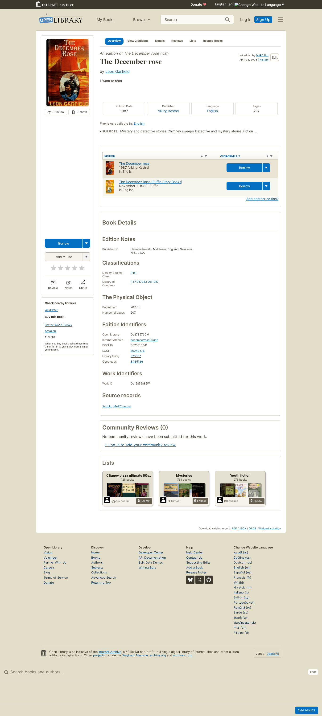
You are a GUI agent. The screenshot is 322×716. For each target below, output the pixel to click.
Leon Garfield (117, 71)
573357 (136, 356)
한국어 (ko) (242, 597)
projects (99, 655)
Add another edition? (262, 199)
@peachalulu (120, 501)
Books (95, 557)
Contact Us (194, 557)
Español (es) (243, 572)
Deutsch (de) (243, 562)
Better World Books (58, 325)
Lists (193, 40)
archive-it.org (183, 655)
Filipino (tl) (241, 632)
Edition (109, 155)
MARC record (122, 406)
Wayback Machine (135, 655)
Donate (198, 4)
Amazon (50, 331)
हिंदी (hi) (239, 582)
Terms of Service (56, 577)
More (51, 337)
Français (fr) (242, 577)
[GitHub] (209, 580)
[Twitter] (199, 580)
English (212, 111)
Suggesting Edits (198, 562)
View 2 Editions (138, 40)
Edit (275, 57)
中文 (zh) (240, 627)
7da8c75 (273, 653)
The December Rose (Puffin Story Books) (150, 182)
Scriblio (107, 406)
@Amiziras (231, 501)
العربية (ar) (241, 552)
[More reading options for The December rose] (86, 256)
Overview (114, 40)
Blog (47, 572)
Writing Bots (147, 567)
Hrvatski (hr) (243, 587)
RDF (234, 528)
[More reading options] (86, 243)
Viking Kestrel (168, 111)
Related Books (213, 40)
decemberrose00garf (144, 340)
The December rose (141, 53)
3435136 (137, 361)
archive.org (158, 655)
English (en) (242, 567)
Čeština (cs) (242, 557)
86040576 (137, 350)
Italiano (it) (241, 592)
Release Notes (196, 572)
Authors (97, 562)
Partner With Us (55, 562)
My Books (105, 19)
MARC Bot (262, 55)
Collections (99, 572)
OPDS (252, 528)
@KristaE (174, 501)
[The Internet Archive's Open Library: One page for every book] (60, 20)
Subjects (97, 567)
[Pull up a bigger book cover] (67, 104)
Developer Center (151, 552)
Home (95, 552)
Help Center (194, 552)
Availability (230, 155)
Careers (49, 567)
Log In (245, 19)
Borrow (63, 243)
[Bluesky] (190, 580)
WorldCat (51, 310)
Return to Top (101, 582)
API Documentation (152, 557)
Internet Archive (110, 652)
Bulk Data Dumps (151, 562)
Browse (139, 19)
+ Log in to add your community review (140, 444)
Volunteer (50, 557)
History (264, 59)
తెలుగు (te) (241, 617)
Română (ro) (242, 607)
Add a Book (194, 567)
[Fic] (133, 272)
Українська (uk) (245, 622)
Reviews (177, 40)
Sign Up (263, 19)
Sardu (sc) (241, 612)
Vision (48, 552)
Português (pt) (244, 602)
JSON (242, 528)
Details (160, 40)
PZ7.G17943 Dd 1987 (145, 281)
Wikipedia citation (269, 528)
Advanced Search (103, 577)
